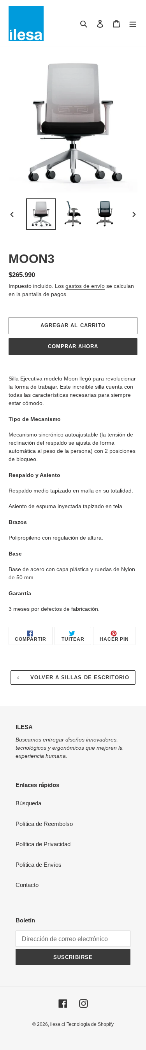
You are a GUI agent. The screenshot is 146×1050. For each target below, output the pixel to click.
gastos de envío (85, 286)
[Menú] (133, 23)
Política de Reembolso (44, 823)
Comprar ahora (73, 346)
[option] (41, 214)
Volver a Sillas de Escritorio (78, 677)
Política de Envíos (39, 864)
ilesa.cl (57, 1024)
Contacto (27, 885)
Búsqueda (28, 803)
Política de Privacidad (43, 844)
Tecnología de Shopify (90, 1024)
